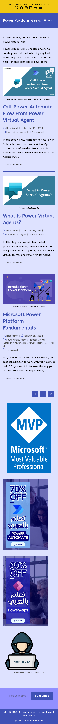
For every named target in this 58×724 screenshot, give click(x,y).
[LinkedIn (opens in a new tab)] (30, 7)
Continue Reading (16, 165)
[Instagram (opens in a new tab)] (26, 7)
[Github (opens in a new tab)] (35, 7)
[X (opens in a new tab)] (17, 7)
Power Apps (20, 343)
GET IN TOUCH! (12, 712)
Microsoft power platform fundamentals (22, 321)
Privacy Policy (45, 712)
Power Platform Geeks (22, 20)
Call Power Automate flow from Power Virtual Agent (27, 113)
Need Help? (29, 715)
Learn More (29, 712)
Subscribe (42, 695)
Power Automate (37, 343)
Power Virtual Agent (16, 132)
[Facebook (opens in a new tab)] (21, 7)
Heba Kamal (12, 128)
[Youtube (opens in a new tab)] (40, 7)
